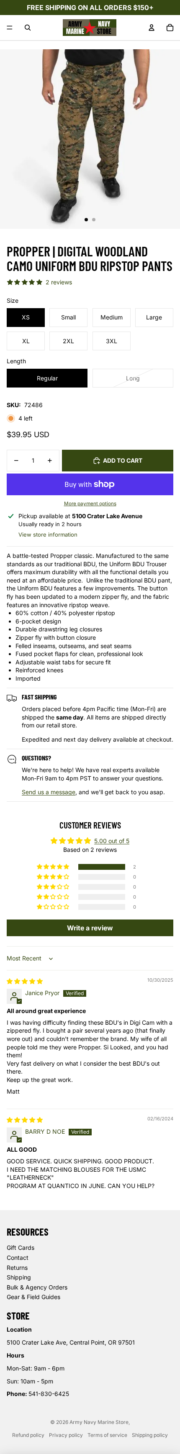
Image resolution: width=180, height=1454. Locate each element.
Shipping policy (150, 1435)
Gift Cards (20, 1247)
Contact (17, 1257)
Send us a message (48, 791)
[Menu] (9, 27)
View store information (47, 534)
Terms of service (107, 1435)
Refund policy (28, 1435)
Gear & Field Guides (33, 1296)
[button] (53, 867)
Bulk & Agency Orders (37, 1287)
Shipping (19, 1277)
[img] (25, 981)
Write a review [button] (90, 928)
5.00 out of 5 (111, 840)
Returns (17, 1267)
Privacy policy (66, 1435)
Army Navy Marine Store (99, 1422)
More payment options (90, 504)
